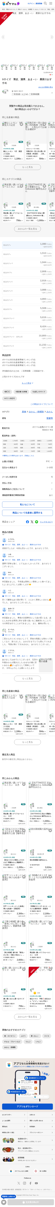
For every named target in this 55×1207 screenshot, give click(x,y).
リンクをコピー (46, 522)
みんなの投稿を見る (45, 87)
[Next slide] (51, 37)
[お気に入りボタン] (21, 124)
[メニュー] (51, 3)
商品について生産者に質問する (27, 513)
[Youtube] (36, 1183)
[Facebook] (30, 1183)
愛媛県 (49, 418)
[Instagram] (25, 1183)
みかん (37, 9)
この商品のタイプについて (41, 404)
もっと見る (27, 167)
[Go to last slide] (3, 37)
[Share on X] (32, 521)
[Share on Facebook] (27, 521)
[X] (19, 1183)
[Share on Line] (36, 521)
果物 (19, 9)
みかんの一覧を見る (27, 229)
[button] (27, 93)
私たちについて (27, 504)
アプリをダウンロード (27, 1106)
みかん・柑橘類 (27, 9)
